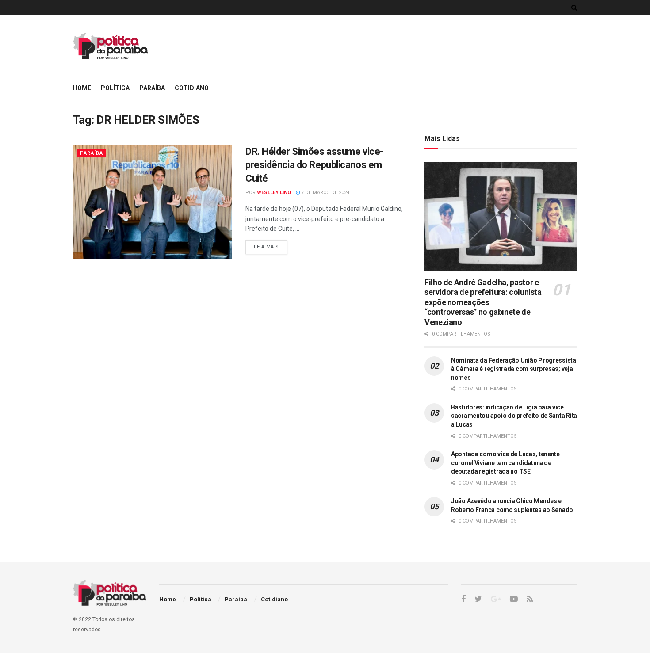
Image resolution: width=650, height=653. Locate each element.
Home (82, 88)
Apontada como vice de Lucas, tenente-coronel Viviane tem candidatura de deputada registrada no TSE (506, 463)
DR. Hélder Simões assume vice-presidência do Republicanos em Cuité (314, 165)
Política (115, 88)
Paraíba (152, 88)
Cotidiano (192, 88)
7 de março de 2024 (324, 192)
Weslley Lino (274, 192)
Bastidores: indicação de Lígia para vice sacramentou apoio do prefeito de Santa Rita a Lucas (514, 416)
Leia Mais (266, 247)
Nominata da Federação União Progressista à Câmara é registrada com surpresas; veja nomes (513, 369)
